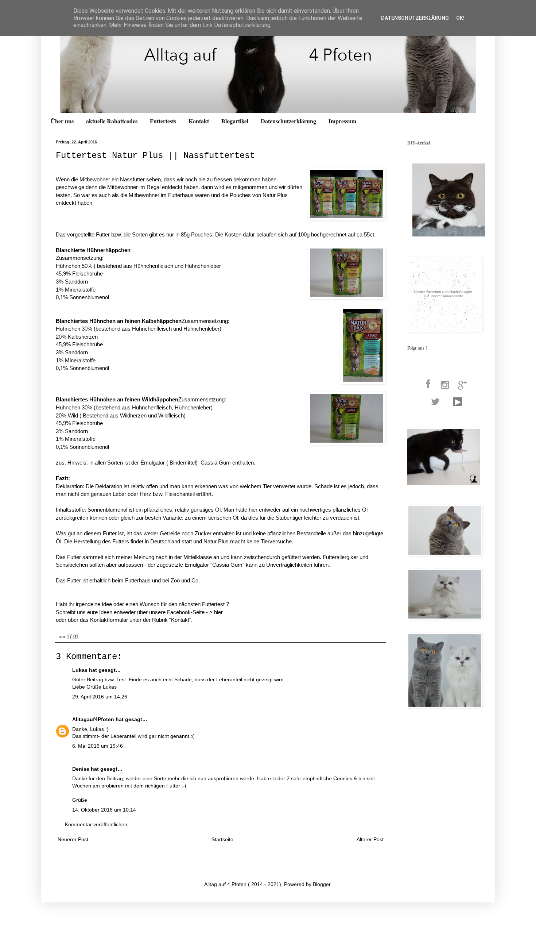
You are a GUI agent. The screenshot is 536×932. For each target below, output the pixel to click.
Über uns (62, 121)
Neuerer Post (73, 839)
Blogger (321, 884)
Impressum (342, 121)
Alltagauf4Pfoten (93, 719)
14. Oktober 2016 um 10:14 (104, 810)
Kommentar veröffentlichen (96, 824)
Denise (80, 769)
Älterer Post (370, 839)
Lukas (80, 670)
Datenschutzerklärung (288, 121)
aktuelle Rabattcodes (111, 121)
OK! (460, 18)
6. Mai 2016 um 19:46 (97, 746)
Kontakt (199, 121)
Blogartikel (234, 121)
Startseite (222, 839)
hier (218, 612)
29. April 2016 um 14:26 (99, 697)
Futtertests (163, 121)
